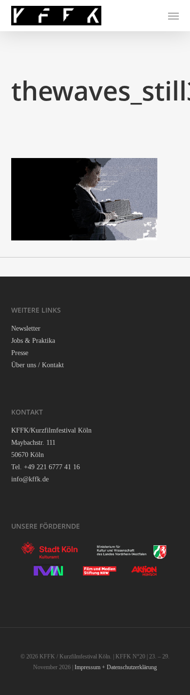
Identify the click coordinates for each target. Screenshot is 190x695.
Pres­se (19, 353)
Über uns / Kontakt (37, 365)
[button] (173, 15)
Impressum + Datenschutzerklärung (116, 667)
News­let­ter (25, 328)
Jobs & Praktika (33, 340)
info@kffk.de (30, 479)
